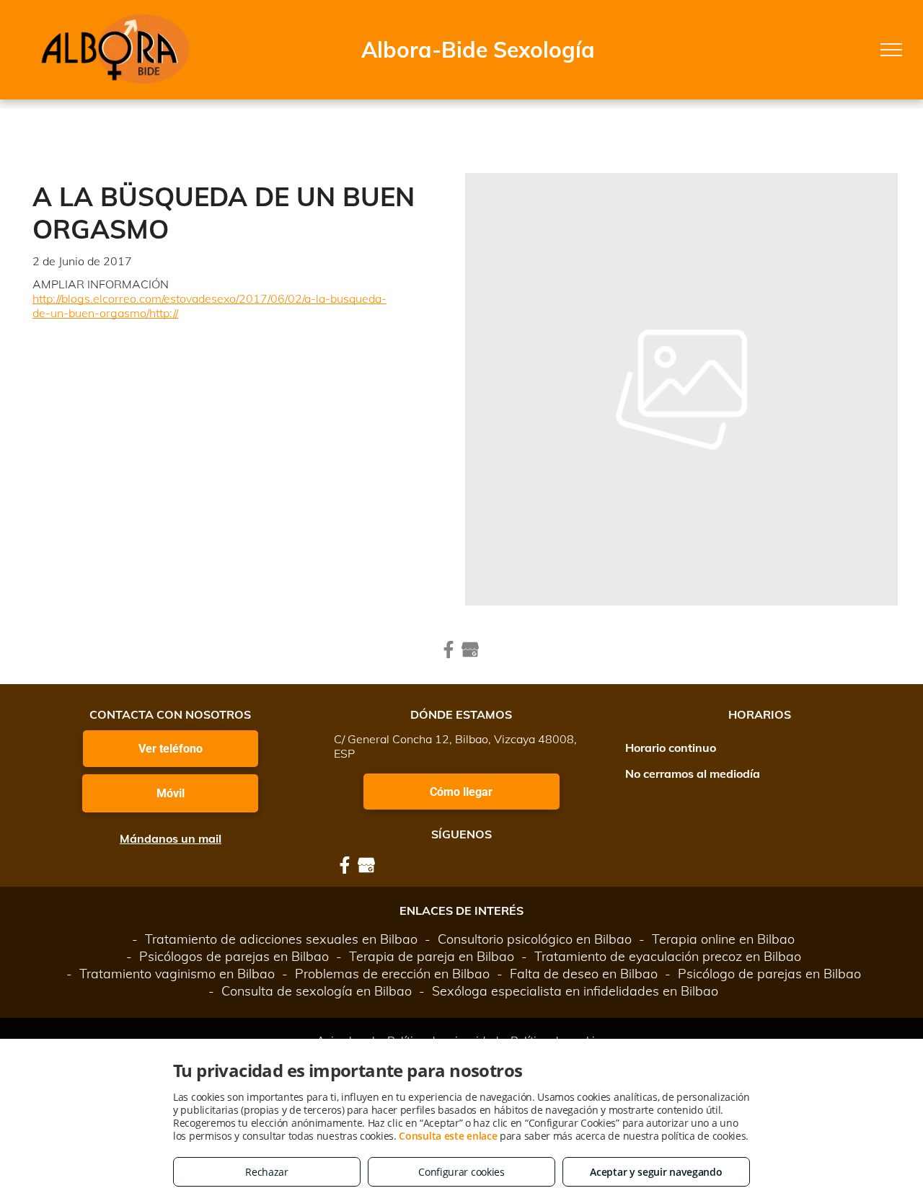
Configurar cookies (461, 1172)
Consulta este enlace (448, 1136)
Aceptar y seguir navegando (656, 1172)
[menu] (891, 49)
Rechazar (266, 1172)
